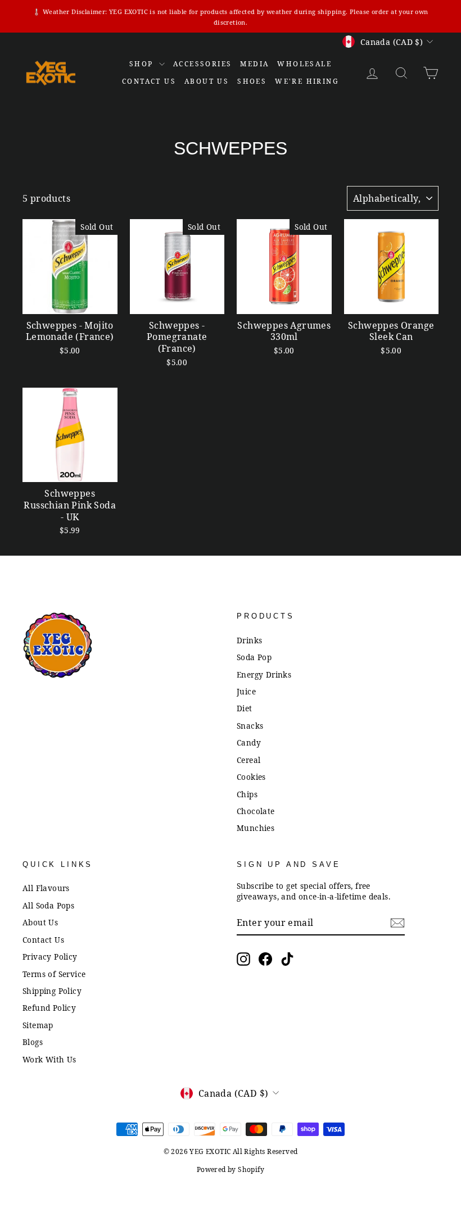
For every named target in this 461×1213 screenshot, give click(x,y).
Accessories (202, 64)
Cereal (248, 760)
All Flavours (46, 888)
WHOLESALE (304, 64)
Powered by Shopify (230, 1169)
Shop (142, 64)
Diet (244, 708)
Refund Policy (49, 1007)
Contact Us (43, 939)
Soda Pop (254, 657)
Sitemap (37, 1025)
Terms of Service (53, 974)
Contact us (149, 81)
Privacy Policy (50, 956)
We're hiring (307, 81)
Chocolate (256, 811)
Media (254, 64)
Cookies (251, 776)
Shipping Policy (52, 990)
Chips (247, 794)
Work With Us (49, 1059)
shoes (251, 81)
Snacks (250, 725)
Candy (249, 742)
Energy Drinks (264, 674)
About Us (206, 81)
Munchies (255, 828)
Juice (246, 691)
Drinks (249, 640)
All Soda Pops (48, 905)
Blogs (32, 1042)
